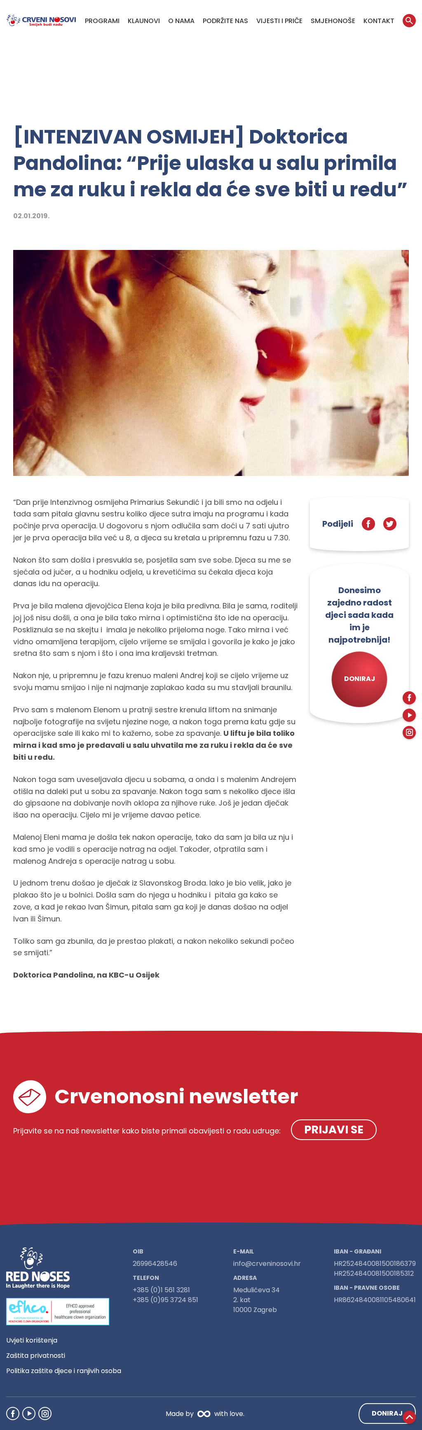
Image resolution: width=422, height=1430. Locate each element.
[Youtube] (28, 1413)
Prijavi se (333, 1129)
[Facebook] (12, 1413)
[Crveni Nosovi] (41, 20)
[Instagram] (45, 1413)
